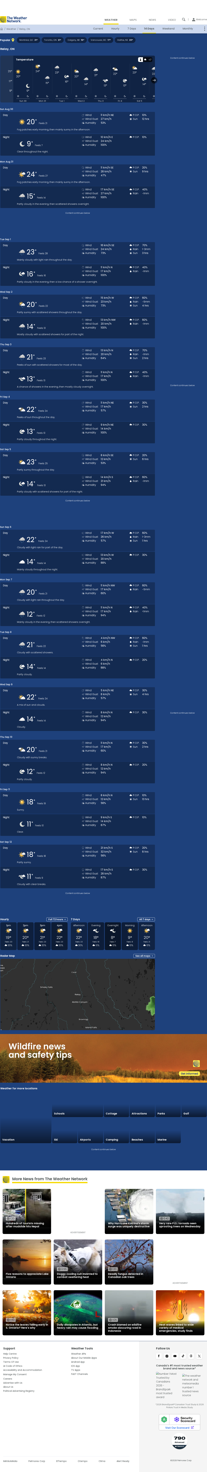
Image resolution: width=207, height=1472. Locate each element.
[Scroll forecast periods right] (154, 80)
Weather (11, 29)
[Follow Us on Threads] (191, 1356)
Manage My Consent (15, 1374)
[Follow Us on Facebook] (159, 1356)
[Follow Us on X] (199, 1356)
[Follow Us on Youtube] (175, 1356)
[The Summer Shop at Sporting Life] (194, 1130)
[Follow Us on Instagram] (167, 1356)
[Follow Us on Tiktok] (183, 1356)
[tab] (140, 59)
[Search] (183, 19)
